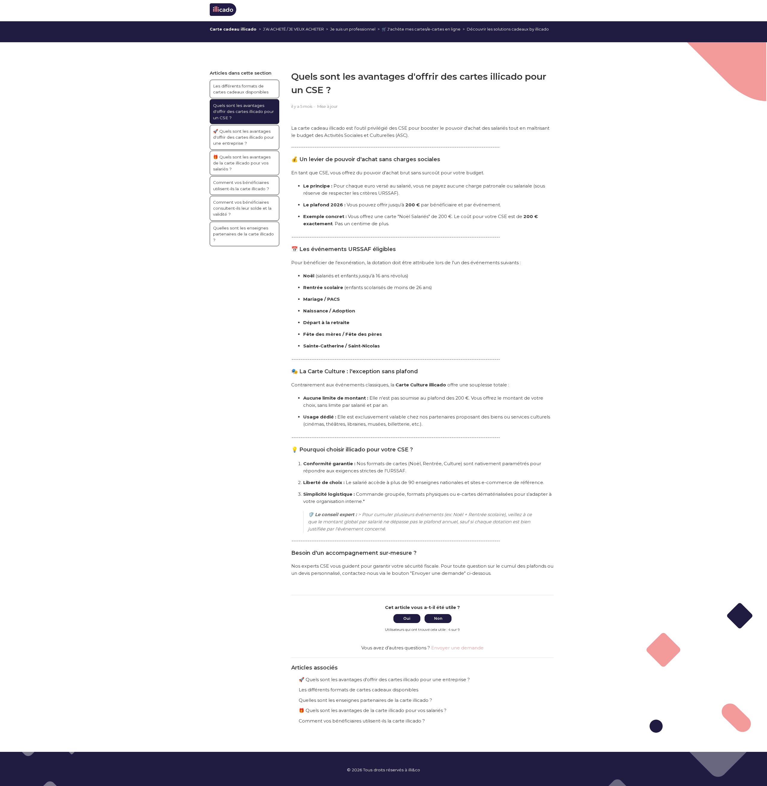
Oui (406, 618)
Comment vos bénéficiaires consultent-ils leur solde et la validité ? (242, 208)
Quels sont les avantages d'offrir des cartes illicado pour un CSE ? (243, 111)
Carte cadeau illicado (233, 29)
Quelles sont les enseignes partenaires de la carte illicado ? (243, 234)
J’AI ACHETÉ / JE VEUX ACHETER (293, 29)
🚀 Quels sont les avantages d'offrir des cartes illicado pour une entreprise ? (243, 137)
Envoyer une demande (457, 648)
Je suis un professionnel (352, 29)
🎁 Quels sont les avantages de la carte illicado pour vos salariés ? (242, 163)
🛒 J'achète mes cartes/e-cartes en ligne (421, 29)
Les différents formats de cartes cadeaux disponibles (240, 89)
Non (438, 618)
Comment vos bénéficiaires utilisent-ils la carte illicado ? (241, 185)
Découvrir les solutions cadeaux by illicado (508, 29)
